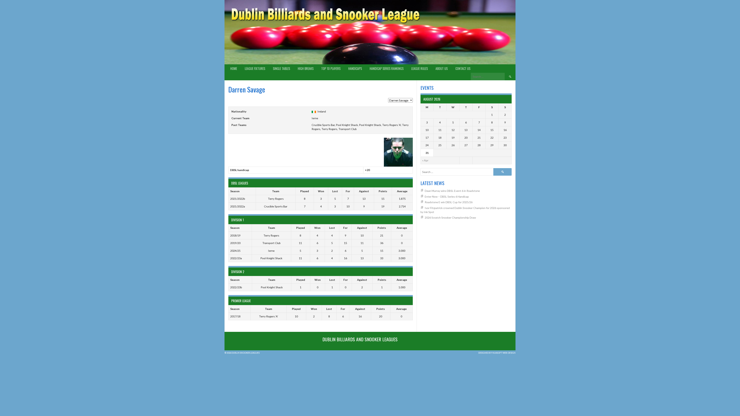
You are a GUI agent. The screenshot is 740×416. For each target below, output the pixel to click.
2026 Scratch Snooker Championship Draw (450, 217)
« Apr (425, 160)
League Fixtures (255, 68)
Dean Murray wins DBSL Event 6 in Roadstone (452, 190)
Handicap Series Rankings (387, 68)
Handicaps (355, 68)
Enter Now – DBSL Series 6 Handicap (447, 196)
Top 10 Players (331, 68)
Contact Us (462, 68)
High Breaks (306, 68)
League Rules (419, 68)
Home (233, 68)
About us (442, 68)
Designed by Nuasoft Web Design (496, 352)
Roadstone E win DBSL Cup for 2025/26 (449, 202)
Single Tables (281, 68)
